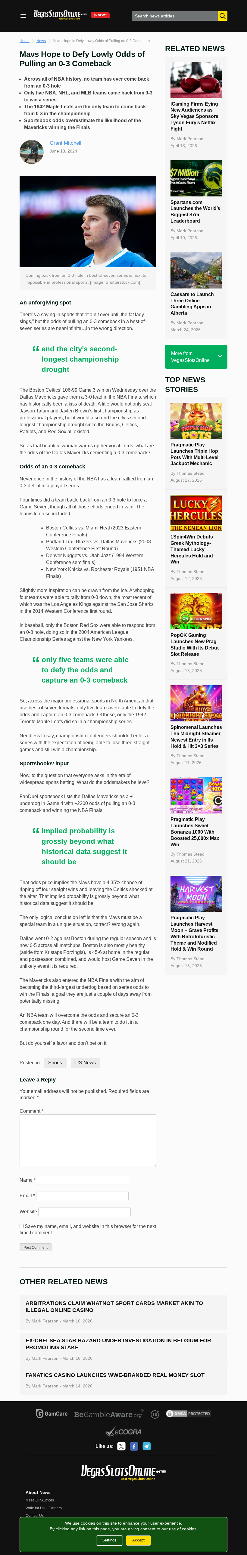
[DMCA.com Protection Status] (188, 1414)
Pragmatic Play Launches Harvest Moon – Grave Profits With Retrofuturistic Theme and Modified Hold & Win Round (194, 933)
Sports (55, 1062)
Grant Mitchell (65, 143)
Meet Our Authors (40, 1500)
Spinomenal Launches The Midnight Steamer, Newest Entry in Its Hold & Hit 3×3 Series (196, 736)
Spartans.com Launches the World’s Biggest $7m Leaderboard (195, 212)
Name (28, 1180)
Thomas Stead (191, 473)
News (41, 41)
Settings (109, 1540)
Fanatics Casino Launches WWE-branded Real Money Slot (115, 1375)
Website (28, 1211)
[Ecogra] (123, 1432)
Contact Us (35, 1515)
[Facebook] (134, 1446)
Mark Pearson (190, 138)
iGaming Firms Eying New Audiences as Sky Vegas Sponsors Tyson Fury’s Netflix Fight (194, 116)
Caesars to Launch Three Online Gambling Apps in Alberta (192, 304)
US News (85, 1062)
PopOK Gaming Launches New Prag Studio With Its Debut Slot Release (194, 644)
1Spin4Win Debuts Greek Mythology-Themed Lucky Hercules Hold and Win (191, 549)
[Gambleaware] (109, 1414)
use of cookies (182, 1528)
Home (25, 41)
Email (27, 1195)
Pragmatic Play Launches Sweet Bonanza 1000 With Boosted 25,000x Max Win (194, 832)
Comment (31, 1111)
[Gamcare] (52, 1414)
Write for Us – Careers (44, 1508)
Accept (138, 1540)
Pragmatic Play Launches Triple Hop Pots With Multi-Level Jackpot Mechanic (194, 454)
